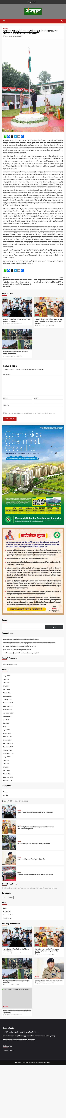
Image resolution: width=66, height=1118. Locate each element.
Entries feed (7, 911)
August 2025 (7, 716)
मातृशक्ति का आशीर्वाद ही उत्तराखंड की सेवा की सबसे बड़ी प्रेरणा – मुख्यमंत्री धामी (21, 653)
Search (5, 620)
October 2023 (7, 780)
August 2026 (7, 676)
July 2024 (6, 760)
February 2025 (7, 736)
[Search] (62, 20)
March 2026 (7, 692)
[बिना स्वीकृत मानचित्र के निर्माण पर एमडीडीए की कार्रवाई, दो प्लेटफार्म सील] (17, 339)
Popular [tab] (14, 801)
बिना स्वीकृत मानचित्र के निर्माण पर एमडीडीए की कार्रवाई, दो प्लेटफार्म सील (19, 646)
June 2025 (6, 723)
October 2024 (7, 750)
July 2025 (6, 719)
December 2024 (8, 743)
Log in (5, 908)
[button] (4, 21)
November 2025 (8, 706)
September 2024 (8, 753)
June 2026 (6, 682)
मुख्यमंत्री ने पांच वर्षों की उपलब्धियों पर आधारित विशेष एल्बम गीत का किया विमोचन (21, 639)
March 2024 (7, 773)
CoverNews (38, 1062)
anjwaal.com (8, 36)
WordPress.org (7, 918)
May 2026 (6, 686)
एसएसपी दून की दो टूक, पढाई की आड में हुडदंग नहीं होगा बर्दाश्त (17, 649)
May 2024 (6, 767)
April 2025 (6, 730)
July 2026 (6, 679)
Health (5, 792)
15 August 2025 (16, 36)
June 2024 (6, 763)
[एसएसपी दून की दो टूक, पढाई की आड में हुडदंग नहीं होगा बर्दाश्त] (9, 858)
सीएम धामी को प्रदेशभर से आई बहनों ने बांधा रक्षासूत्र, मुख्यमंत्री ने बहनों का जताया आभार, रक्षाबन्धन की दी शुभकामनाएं (48, 321)
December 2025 (8, 703)
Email (36, 398)
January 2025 (7, 740)
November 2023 (8, 777)
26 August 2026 (16, 323)
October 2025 (7, 709)
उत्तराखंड (5, 28)
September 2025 (8, 713)
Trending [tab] (24, 801)
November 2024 (8, 746)
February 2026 (7, 696)
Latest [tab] (6, 801)
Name (5, 398)
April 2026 (6, 689)
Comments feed (8, 915)
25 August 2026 (16, 356)
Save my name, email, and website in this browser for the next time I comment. (30, 413)
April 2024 (6, 770)
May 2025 (6, 726)
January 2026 (7, 699)
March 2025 (7, 733)
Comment (7, 374)
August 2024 (7, 757)
